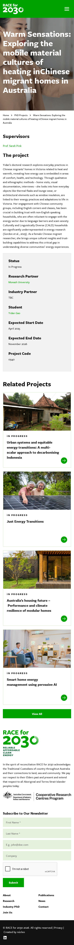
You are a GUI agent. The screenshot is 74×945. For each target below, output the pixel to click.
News (41, 901)
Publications (46, 895)
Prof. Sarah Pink (12, 146)
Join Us (7, 912)
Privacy (58, 928)
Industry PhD (11, 907)
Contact (43, 907)
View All (37, 714)
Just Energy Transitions (26, 521)
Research (8, 901)
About (7, 895)
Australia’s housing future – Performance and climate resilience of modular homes (29, 605)
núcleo (21, 932)
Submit (13, 882)
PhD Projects (21, 115)
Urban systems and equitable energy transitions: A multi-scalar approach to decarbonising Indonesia (33, 450)
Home (6, 115)
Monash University (19, 282)
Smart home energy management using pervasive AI (32, 682)
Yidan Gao (14, 313)
